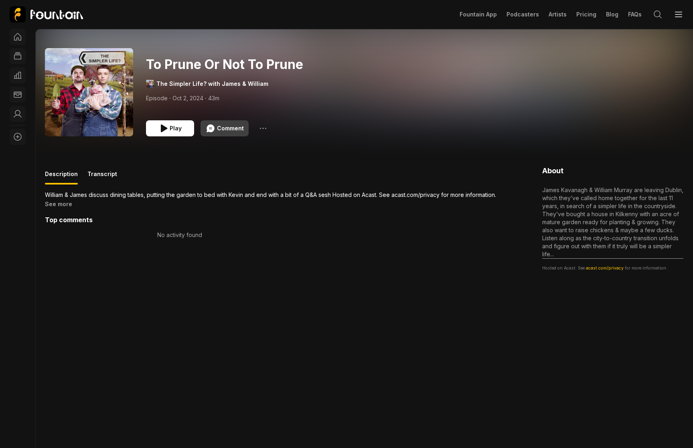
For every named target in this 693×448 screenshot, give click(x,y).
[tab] (61, 177)
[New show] (18, 137)
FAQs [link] (635, 14)
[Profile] (18, 114)
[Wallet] (18, 95)
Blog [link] (612, 14)
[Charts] (18, 75)
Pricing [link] (586, 14)
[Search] (657, 14)
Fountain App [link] (478, 14)
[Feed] (18, 56)
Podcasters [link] (523, 14)
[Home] (18, 37)
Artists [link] (558, 14)
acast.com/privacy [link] (605, 268)
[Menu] (678, 14)
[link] (46, 14)
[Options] (263, 128)
